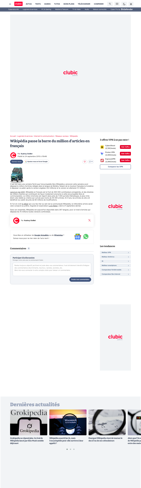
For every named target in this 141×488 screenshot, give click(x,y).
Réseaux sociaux (62, 136)
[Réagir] (85, 162)
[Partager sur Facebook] (136, 470)
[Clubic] (18, 4)
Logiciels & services (30, 9)
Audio (87, 9)
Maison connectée (100, 9)
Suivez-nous (16, 161)
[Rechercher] (110, 4)
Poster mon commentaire (80, 279)
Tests (38, 4)
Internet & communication (44, 136)
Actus (29, 4)
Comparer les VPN (115, 167)
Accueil (13, 136)
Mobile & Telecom (61, 9)
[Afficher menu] (10, 4)
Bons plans (69, 4)
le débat (25, 204)
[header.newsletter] (117, 4)
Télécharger (84, 4)
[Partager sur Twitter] (136, 477)
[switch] (124, 4)
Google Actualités (41, 235)
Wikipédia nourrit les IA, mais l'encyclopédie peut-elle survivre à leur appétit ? (66, 440)
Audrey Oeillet (26, 154)
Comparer (99, 4)
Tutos (57, 4)
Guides (47, 4)
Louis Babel (53, 206)
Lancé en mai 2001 (17, 192)
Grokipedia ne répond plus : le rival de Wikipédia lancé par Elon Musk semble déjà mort (27, 440)
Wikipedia (74, 136)
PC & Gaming (46, 9)
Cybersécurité (13, 9)
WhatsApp (58, 235)
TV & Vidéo (76, 9)
